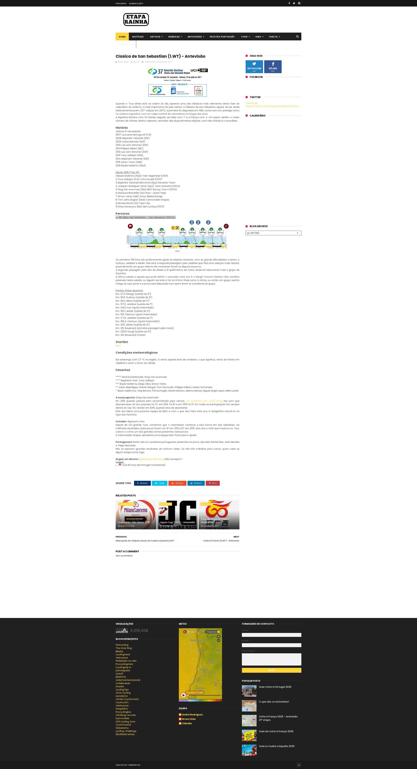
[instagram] (299, 3)
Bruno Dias (189, 719)
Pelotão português (222, 36)
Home (122, 36)
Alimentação (136, 3)
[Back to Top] (298, 764)
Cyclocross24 (123, 724)
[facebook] (289, 3)
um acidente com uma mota (204, 401)
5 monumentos (126, 504)
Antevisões (195, 36)
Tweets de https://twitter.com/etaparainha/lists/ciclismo (272, 105)
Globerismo (122, 728)
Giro (258, 36)
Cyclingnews (123, 654)
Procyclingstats (124, 664)
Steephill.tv (122, 708)
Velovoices (122, 657)
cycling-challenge (126, 731)
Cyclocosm (122, 702)
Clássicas (125, 44)
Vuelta (273, 36)
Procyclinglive (123, 712)
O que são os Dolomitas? (274, 701)
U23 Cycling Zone (125, 721)
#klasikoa (158, 459)
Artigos (155, 36)
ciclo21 (119, 673)
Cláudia (187, 723)
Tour (244, 36)
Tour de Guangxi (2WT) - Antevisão (216, 520)
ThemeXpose (134, 765)
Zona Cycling (123, 692)
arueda (120, 686)
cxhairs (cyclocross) (127, 699)
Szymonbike (122, 718)
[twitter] (294, 3)
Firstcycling (122, 644)
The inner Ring (124, 648)
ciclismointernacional (128, 680)
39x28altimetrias (125, 734)
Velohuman (122, 705)
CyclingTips (122, 689)
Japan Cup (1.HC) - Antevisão (177, 522)
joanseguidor (123, 670)
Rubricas (174, 36)
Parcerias (121, 3)
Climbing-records (126, 715)
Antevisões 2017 (164, 61)
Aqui (118, 345)
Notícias (138, 36)
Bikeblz (119, 651)
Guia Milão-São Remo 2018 (134, 522)
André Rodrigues (192, 714)
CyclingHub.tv (123, 667)
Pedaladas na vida (126, 660)
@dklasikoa (145, 459)
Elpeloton (121, 676)
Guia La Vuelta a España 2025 (277, 746)
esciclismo (122, 696)
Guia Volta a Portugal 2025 (275, 687)
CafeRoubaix (123, 683)
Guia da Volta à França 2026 (276, 731)
